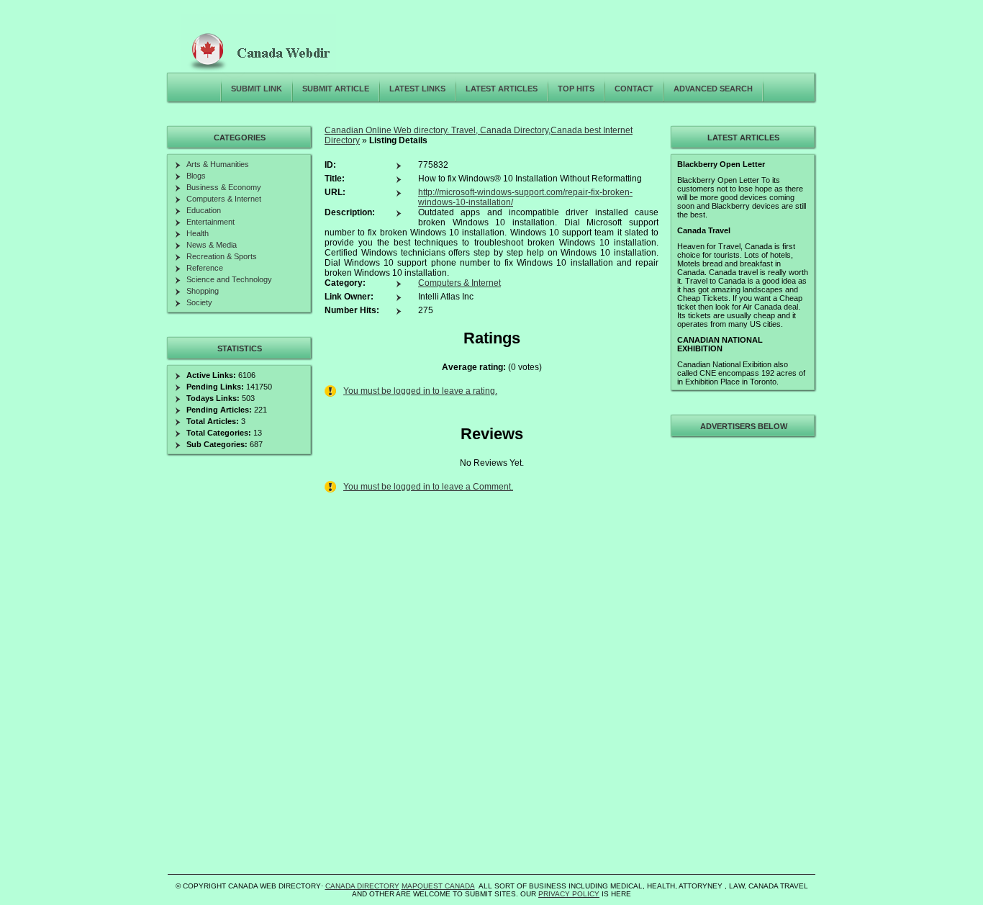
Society (199, 302)
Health (197, 233)
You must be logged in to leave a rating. (420, 391)
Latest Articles (502, 88)
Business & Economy (223, 187)
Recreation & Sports (221, 256)
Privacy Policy (568, 894)
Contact (634, 88)
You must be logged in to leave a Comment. (428, 487)
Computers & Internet (459, 283)
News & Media (211, 244)
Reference (204, 268)
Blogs (196, 175)
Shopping (202, 291)
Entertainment (210, 221)
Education (203, 210)
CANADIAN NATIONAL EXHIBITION (720, 344)
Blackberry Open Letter (721, 164)
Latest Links (417, 88)
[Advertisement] (741, 658)
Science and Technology (229, 279)
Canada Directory (362, 886)
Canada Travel (703, 230)
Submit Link (256, 88)
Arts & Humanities (217, 164)
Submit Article (335, 88)
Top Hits (576, 88)
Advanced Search (713, 88)
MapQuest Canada (438, 886)
